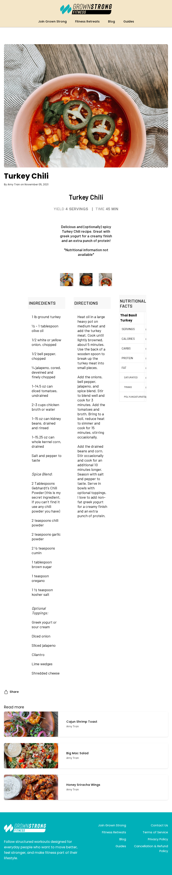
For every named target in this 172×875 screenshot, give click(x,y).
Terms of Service (155, 832)
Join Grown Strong (112, 825)
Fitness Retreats (114, 832)
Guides (121, 846)
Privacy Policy (158, 839)
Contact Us (159, 825)
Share (14, 692)
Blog (122, 839)
